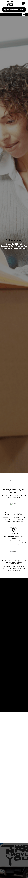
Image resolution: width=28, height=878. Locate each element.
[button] (23, 14)
